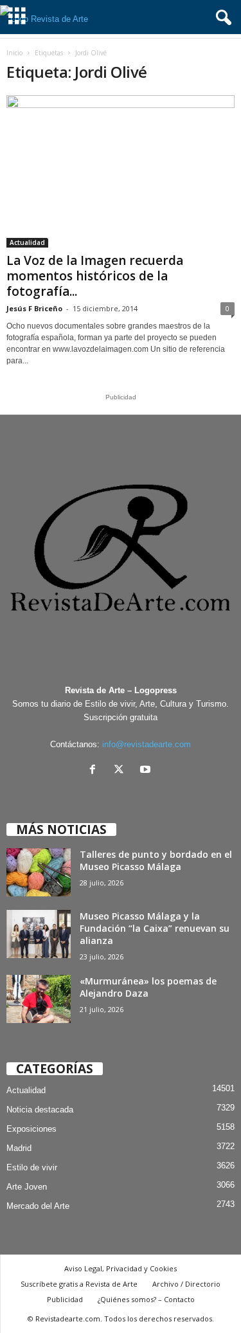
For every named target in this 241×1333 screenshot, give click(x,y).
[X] (122, 770)
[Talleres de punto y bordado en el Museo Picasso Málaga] (38, 872)
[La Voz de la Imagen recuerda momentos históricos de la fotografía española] (120, 171)
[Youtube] (147, 770)
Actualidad (27, 242)
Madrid (18, 1148)
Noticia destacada (39, 1109)
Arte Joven (26, 1187)
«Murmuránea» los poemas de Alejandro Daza (148, 987)
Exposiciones (31, 1129)
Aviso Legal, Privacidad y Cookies (120, 1268)
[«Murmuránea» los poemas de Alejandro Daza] (38, 999)
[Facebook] (95, 770)
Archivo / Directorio (186, 1284)
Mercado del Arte (37, 1206)
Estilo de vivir (31, 1167)
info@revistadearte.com (146, 744)
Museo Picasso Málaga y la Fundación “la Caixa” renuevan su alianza (154, 928)
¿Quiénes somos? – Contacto (146, 1299)
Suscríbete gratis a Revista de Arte (79, 1284)
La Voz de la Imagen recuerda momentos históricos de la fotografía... (94, 276)
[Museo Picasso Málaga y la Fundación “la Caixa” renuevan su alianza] (38, 934)
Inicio (14, 52)
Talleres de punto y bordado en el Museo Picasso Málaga (156, 860)
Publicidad (65, 1299)
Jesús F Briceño (34, 308)
